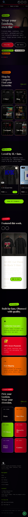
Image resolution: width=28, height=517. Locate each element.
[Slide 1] (5, 286)
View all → (23, 85)
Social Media (4, 484)
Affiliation (4, 482)
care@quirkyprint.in (6, 491)
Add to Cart (16, 279)
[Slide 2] (7, 286)
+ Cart (14, 192)
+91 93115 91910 (5, 492)
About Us (3, 477)
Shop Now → (7, 45)
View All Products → (14, 201)
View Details (7, 283)
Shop (2, 475)
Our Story (20, 45)
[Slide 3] (8, 286)
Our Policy (4, 480)
